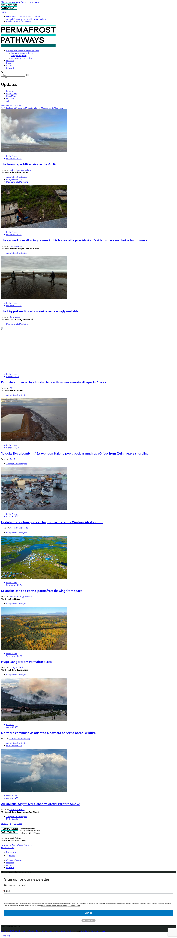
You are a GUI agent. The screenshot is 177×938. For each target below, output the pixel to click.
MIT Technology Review (20, 596)
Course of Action (14, 50)
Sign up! (88, 913)
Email (7, 891)
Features (10, 91)
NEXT (19, 823)
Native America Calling (20, 170)
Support (10, 68)
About (9, 65)
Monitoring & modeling (22, 53)
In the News (11, 93)
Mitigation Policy (33, 108)
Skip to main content (10, 2)
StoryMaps (11, 96)
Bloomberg (14, 317)
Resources (11, 63)
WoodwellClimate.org (19, 738)
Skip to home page (30, 2)
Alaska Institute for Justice (18, 21)
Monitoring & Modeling (52, 108)
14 (15, 823)
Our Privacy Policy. (74, 906)
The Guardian (15, 246)
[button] (30, 50)
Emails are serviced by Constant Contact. (54, 906)
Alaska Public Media (18, 528)
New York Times (16, 809)
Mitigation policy (19, 55)
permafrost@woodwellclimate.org (17, 845)
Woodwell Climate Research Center (23, 16)
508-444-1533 (7, 847)
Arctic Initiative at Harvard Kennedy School (26, 19)
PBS (11, 388)
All (7, 101)
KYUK (12, 459)
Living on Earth (16, 667)
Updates (10, 60)
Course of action (14, 860)
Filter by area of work (11, 105)
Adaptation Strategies (14, 108)
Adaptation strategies (21, 58)
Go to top (5, 935)
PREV (3, 823)
